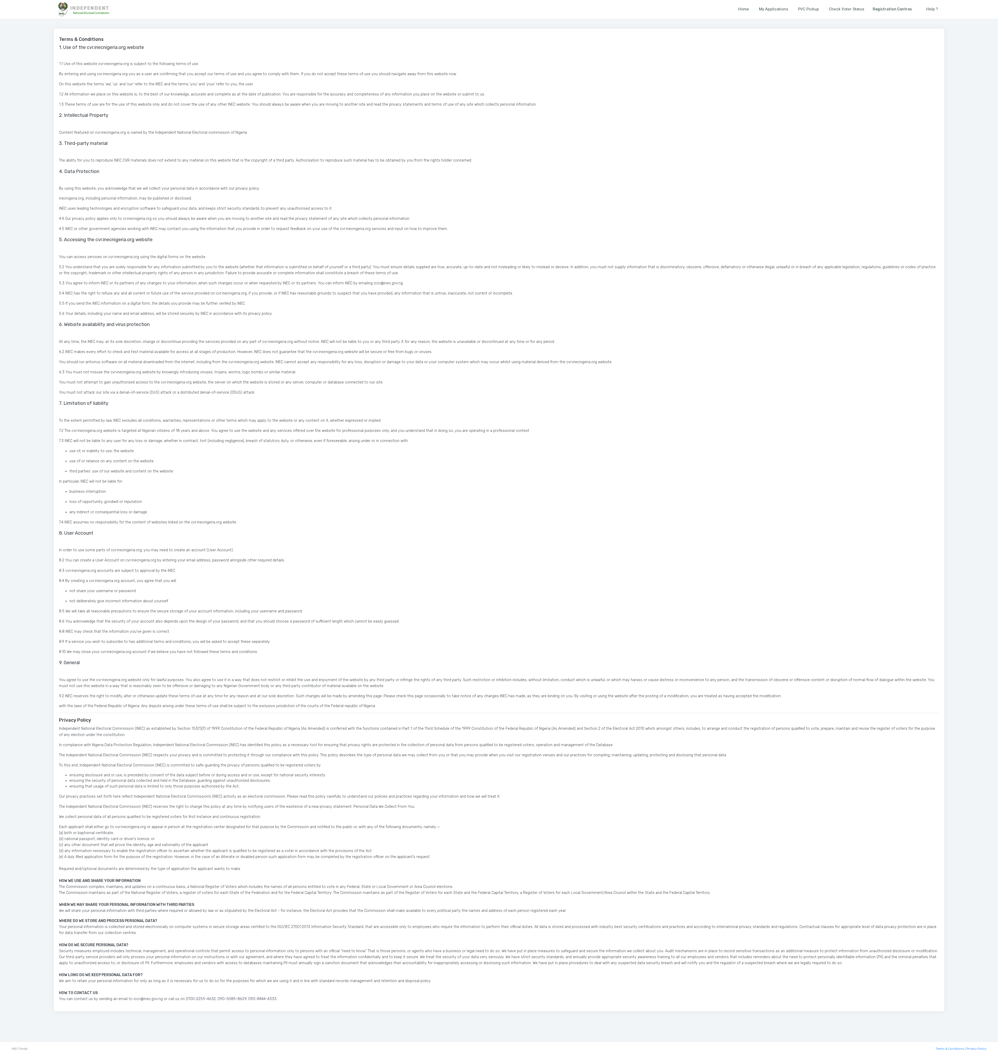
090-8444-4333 (262, 999)
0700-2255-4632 (201, 999)
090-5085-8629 (232, 999)
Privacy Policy (976, 1049)
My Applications (773, 9)
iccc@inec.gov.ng (148, 999)
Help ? (932, 9)
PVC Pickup (808, 9)
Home (743, 9)
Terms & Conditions (950, 1049)
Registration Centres (892, 9)
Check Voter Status (846, 9)
